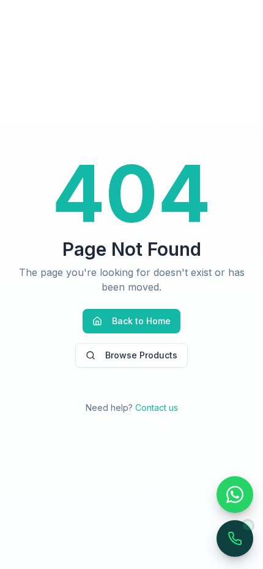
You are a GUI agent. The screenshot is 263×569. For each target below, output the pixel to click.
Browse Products (141, 355)
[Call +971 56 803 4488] (235, 538)
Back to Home (141, 321)
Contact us (156, 407)
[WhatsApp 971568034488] (235, 494)
